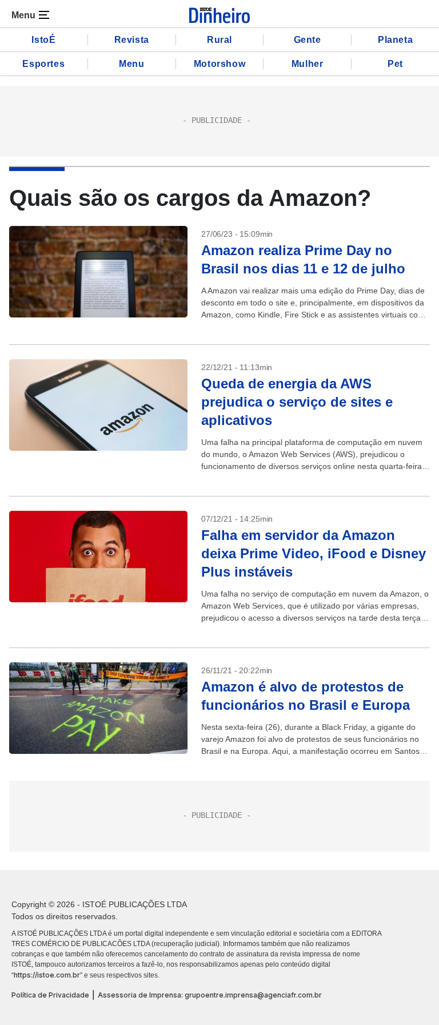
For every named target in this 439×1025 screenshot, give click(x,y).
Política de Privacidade (50, 995)
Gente (307, 40)
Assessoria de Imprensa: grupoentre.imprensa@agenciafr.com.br (210, 995)
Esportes (43, 64)
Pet (395, 64)
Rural (219, 40)
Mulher (308, 64)
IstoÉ (43, 40)
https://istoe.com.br (47, 975)
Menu (131, 64)
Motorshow (219, 64)
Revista (131, 40)
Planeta (395, 40)
